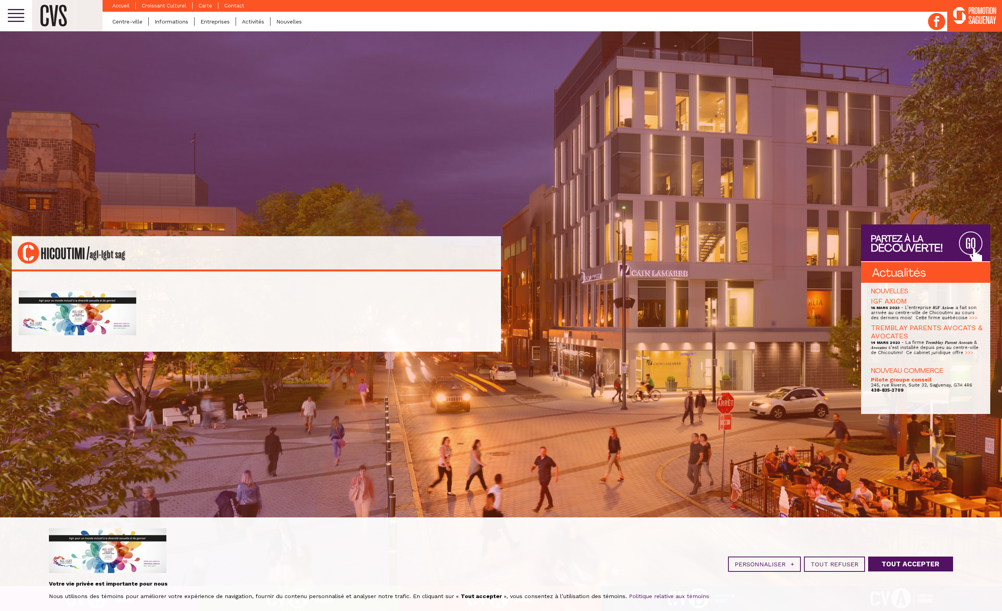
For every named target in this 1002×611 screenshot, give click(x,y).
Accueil (121, 6)
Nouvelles (289, 21)
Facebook (936, 21)
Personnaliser (764, 564)
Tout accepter (910, 564)
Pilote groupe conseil (901, 379)
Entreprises (215, 21)
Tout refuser (834, 564)
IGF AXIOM (889, 301)
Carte (205, 6)
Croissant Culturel (164, 6)
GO (971, 244)
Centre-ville (127, 21)
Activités (253, 21)
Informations (171, 21)
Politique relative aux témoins (669, 596)
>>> (973, 317)
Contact (234, 6)
